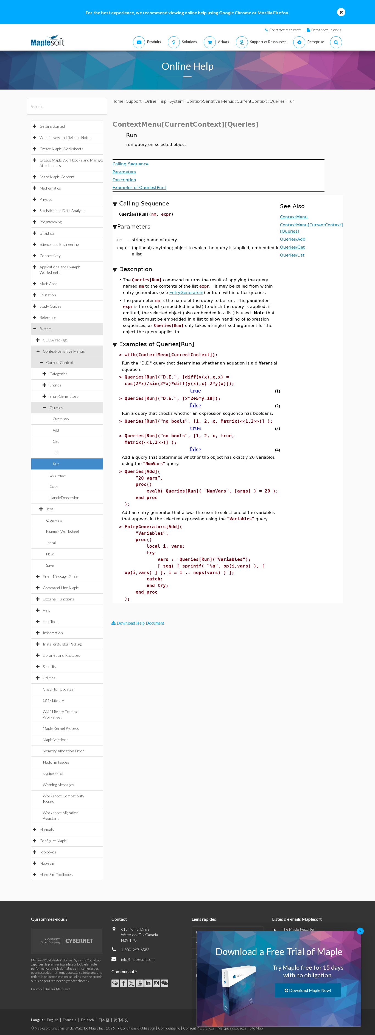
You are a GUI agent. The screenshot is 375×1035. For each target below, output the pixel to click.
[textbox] (195, 390)
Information (53, 632)
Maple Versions (55, 739)
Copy (53, 486)
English (52, 1020)
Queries (56, 407)
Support (134, 101)
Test (49, 509)
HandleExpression (64, 497)
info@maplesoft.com (138, 959)
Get (56, 441)
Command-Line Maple (61, 587)
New (50, 554)
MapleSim (47, 863)
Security (49, 666)
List (56, 452)
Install (51, 542)
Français (69, 1020)
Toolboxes (48, 852)
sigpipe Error (53, 773)
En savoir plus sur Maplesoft (50, 989)
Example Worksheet (62, 531)
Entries (55, 385)
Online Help (155, 101)
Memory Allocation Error (63, 751)
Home (117, 101)
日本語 (104, 1020)
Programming (50, 221)
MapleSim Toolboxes (56, 874)
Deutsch (87, 1020)
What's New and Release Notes (65, 137)
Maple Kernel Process (61, 728)
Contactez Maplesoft (285, 30)
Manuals (47, 829)
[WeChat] (164, 983)
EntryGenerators (64, 396)
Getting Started (52, 126)
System (46, 328)
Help (46, 610)
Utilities (49, 677)
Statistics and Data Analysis (62, 210)
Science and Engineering (59, 244)
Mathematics (50, 188)
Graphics (47, 233)
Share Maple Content (57, 176)
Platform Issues (56, 762)
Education (48, 295)
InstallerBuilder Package (63, 644)
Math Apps (48, 283)
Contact (119, 919)
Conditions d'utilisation (137, 1028)
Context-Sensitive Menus (64, 351)
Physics (46, 199)
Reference (48, 317)
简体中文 (121, 1020)
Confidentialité (169, 1028)
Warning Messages (58, 784)
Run (56, 463)
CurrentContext (59, 362)
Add (56, 430)
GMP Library (53, 700)
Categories (58, 373)
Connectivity (50, 255)
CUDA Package (55, 340)
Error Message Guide (60, 576)
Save (50, 565)
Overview (61, 418)
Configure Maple (53, 840)
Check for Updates (58, 689)
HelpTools (51, 621)
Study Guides (50, 306)
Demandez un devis (326, 30)
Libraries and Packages (61, 655)
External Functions (58, 599)
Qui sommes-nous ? (49, 919)
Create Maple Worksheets (61, 148)
